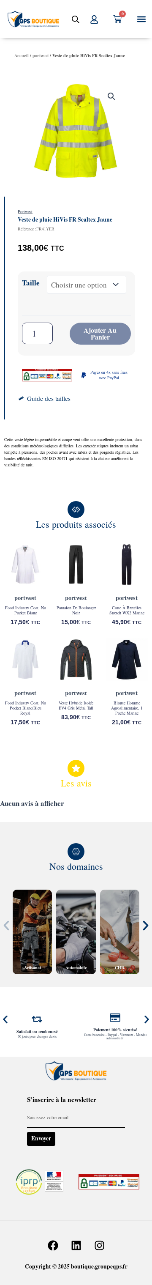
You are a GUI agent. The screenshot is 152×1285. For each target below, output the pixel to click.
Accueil (21, 55)
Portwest (25, 211)
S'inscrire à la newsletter (61, 1099)
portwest (41, 55)
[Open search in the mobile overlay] (75, 19)
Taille (31, 282)
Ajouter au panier (100, 333)
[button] (141, 19)
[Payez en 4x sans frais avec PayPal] (84, 375)
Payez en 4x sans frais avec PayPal (109, 375)
